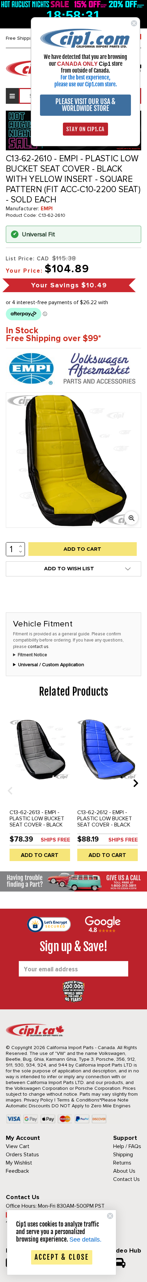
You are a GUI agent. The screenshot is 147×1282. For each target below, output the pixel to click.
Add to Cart (39, 855)
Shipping (123, 1154)
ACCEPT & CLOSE (62, 1257)
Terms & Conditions (78, 1100)
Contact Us (126, 1179)
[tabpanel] (40, 788)
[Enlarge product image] (131, 518)
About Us (124, 1171)
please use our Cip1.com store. (85, 84)
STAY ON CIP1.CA (85, 129)
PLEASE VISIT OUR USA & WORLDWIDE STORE (85, 105)
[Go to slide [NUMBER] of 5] (7, 782)
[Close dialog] (134, 23)
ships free (55, 839)
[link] (85, 38)
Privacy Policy (38, 1100)
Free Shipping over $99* (53, 339)
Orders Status (22, 1154)
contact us (38, 646)
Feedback (17, 1171)
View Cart (17, 1146)
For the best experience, (85, 77)
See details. (85, 1239)
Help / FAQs (127, 1146)
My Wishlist (19, 1162)
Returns (122, 1162)
